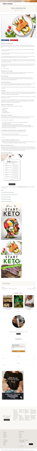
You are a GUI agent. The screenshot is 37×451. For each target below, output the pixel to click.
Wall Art (4, 443)
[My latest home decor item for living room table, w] (16, 417)
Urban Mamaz (6, 283)
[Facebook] (20, 446)
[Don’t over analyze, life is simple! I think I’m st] (16, 412)
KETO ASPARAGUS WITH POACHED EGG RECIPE (7, 192)
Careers (20, 435)
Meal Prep (4, 433)
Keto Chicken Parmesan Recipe (31, 288)
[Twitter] (21, 446)
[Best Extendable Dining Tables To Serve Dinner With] (33, 417)
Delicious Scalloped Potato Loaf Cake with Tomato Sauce (9, 288)
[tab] (17, 311)
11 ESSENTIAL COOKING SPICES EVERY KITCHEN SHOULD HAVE (9, 194)
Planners (4, 442)
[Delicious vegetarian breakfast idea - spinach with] (21, 417)
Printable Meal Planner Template (22, 186)
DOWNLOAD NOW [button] (12, 184)
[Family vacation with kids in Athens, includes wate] (33, 412)
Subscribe (18, 351)
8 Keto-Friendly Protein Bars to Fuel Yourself (7, 309)
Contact (20, 436)
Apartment (5, 434)
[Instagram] (19, 446)
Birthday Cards (5, 441)
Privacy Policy (7, 449)
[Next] (32, 303)
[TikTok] (22, 446)
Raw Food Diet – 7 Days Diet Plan (18, 309)
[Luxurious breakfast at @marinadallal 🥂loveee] (27, 412)
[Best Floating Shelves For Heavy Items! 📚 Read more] (27, 417)
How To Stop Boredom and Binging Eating (29, 309)
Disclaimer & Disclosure (13, 449)
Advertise (20, 434)
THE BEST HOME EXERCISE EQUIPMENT (6, 201)
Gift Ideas (4, 437)
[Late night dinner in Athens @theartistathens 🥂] (21, 412)
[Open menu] (34, 3)
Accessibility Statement (20, 449)
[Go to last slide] (4, 303)
